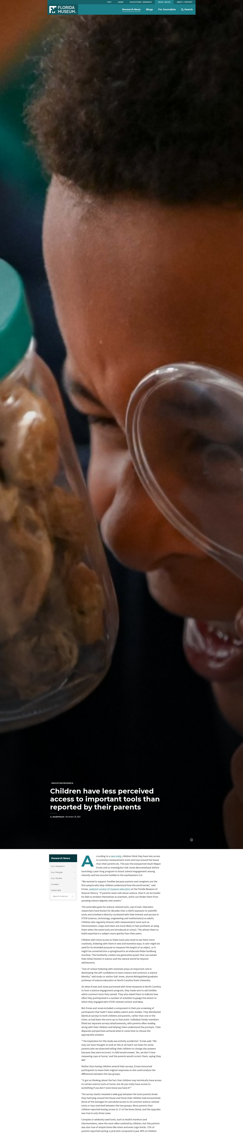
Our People (57, 872)
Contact (55, 884)
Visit (109, 2)
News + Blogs (164, 2)
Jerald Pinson (58, 817)
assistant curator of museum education (109, 889)
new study (116, 856)
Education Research (62, 783)
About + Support (184, 2)
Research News (131, 9)
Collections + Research (141, 2)
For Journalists (167, 9)
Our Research (58, 866)
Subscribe (56, 890)
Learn (120, 2)
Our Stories (56, 878)
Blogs (149, 9)
